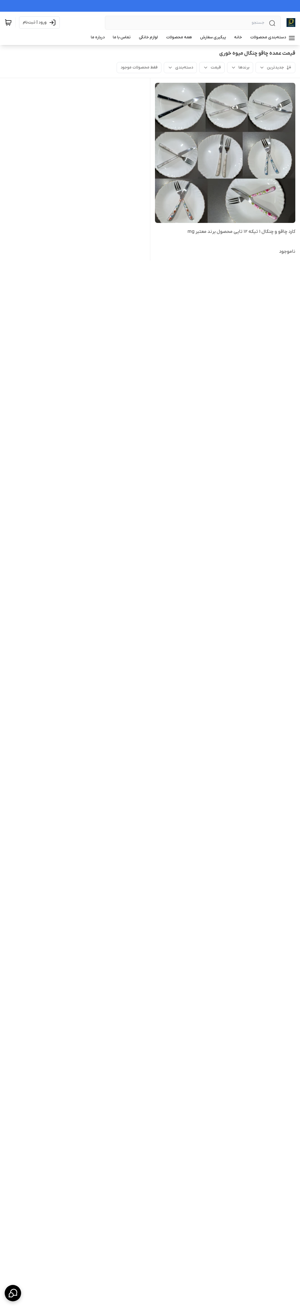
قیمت (216, 67)
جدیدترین (275, 67)
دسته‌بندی (184, 67)
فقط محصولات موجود (139, 67)
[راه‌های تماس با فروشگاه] (13, 1293)
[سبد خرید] (8, 22)
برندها (243, 67)
